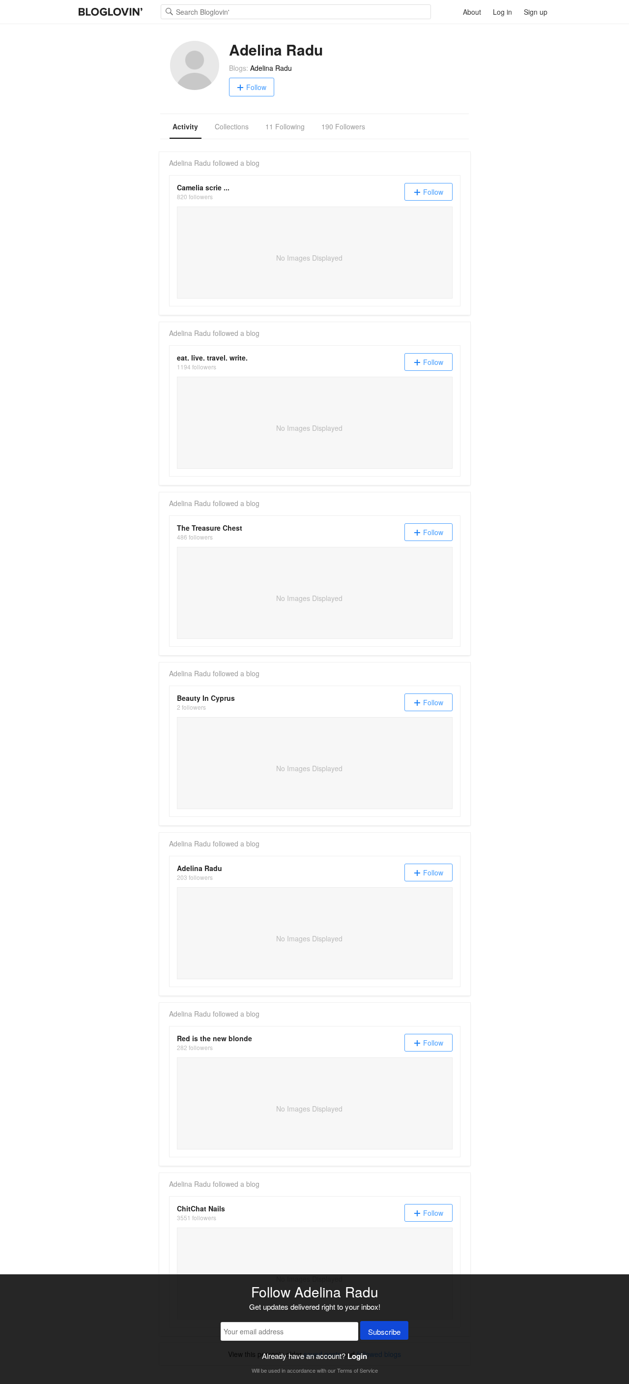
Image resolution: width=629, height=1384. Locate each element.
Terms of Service (357, 1370)
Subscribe (384, 1331)
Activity (185, 126)
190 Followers (343, 126)
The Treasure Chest (209, 528)
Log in (502, 12)
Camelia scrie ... (203, 187)
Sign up (535, 12)
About (472, 12)
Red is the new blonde (214, 1038)
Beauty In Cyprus (206, 698)
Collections (232, 126)
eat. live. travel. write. (212, 357)
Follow (256, 87)
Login (357, 1356)
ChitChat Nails (201, 1208)
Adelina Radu (271, 68)
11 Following (285, 126)
